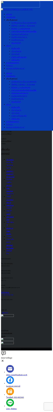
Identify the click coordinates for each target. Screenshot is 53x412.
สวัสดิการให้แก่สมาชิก (18, 57)
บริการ (8, 45)
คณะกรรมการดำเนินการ (19, 34)
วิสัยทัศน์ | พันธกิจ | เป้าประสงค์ (23, 25)
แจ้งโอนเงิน (15, 60)
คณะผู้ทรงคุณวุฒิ (17, 40)
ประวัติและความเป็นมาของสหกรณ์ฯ (23, 23)
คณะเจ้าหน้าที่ (16, 43)
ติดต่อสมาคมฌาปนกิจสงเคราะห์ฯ (7, 293)
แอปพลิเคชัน (10, 17)
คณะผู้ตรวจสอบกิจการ (19, 37)
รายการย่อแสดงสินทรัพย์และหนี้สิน (23, 31)
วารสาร (8, 236)
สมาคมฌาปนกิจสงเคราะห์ (15, 68)
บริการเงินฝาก (16, 51)
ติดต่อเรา (9, 65)
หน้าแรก (9, 14)
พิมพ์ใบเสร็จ (15, 48)
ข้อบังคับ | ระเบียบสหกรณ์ (20, 28)
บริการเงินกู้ (15, 54)
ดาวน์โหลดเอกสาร (12, 62)
